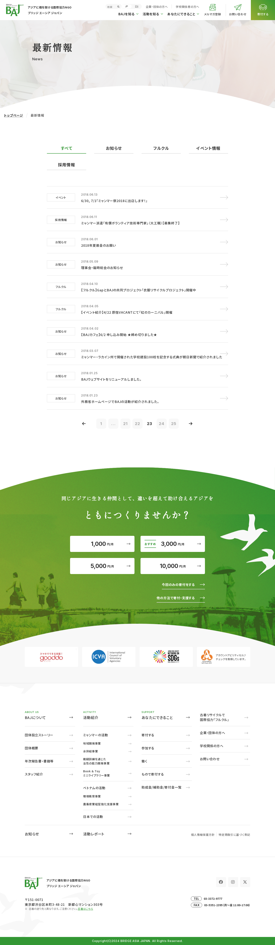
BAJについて (35, 717)
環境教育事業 (92, 796)
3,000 (172, 543)
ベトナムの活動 (94, 787)
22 (137, 423)
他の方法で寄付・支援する (176, 597)
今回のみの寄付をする (178, 584)
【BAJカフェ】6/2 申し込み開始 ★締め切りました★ (119, 334)
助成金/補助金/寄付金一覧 (161, 787)
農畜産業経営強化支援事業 (101, 804)
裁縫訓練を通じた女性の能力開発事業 (96, 761)
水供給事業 (90, 751)
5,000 (102, 566)
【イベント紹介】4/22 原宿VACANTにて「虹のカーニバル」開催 (127, 312)
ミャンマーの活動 (95, 734)
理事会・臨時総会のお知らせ (102, 267)
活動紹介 (90, 717)
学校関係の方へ (211, 745)
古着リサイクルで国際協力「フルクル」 (214, 717)
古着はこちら (85, 909)
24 (161, 423)
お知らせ (32, 833)
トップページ (13, 115)
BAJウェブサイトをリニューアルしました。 (111, 379)
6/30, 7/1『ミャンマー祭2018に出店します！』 (114, 200)
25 (173, 423)
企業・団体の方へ (157, 7)
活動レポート (93, 833)
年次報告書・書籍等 (39, 761)
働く (144, 761)
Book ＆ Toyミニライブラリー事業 (96, 773)
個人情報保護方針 (203, 835)
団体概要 (31, 748)
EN (136, 6)
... (113, 423)
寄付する (148, 734)
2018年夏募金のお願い (98, 245)
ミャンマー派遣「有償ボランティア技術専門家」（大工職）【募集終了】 (130, 223)
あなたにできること (157, 717)
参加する (148, 748)
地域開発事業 (92, 743)
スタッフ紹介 (34, 774)
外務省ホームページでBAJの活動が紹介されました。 (120, 401)
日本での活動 (93, 816)
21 (125, 423)
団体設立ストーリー (39, 734)
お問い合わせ (210, 758)
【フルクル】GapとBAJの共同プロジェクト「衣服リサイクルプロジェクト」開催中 (138, 290)
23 (149, 423)
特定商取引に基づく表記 (234, 835)
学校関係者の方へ (187, 7)
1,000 (102, 543)
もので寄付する (153, 774)
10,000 (173, 566)
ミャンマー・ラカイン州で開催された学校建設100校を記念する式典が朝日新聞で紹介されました (151, 356)
